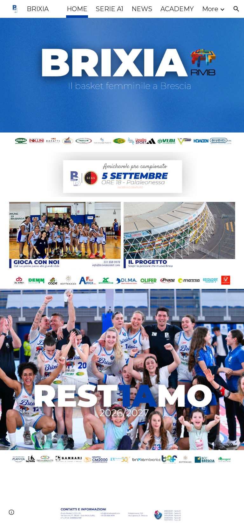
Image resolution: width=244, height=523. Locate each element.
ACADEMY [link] (177, 9)
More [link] (210, 9)
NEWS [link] (142, 9)
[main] (170, 477)
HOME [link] (77, 9)
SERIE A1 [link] (109, 9)
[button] (236, 9)
